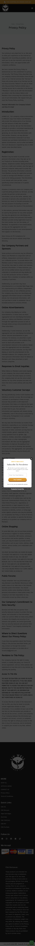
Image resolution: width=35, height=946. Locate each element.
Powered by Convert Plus (17, 489)
